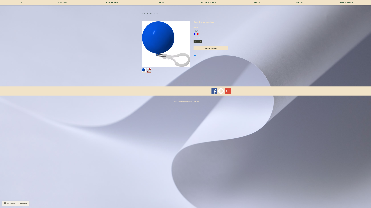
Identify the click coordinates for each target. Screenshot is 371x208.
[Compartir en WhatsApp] (198, 55)
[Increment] (201, 41)
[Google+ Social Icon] (228, 91)
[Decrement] (195, 41)
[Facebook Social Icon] (214, 91)
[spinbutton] (198, 41)
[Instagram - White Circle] (221, 91)
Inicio (144, 14)
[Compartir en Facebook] (195, 55)
